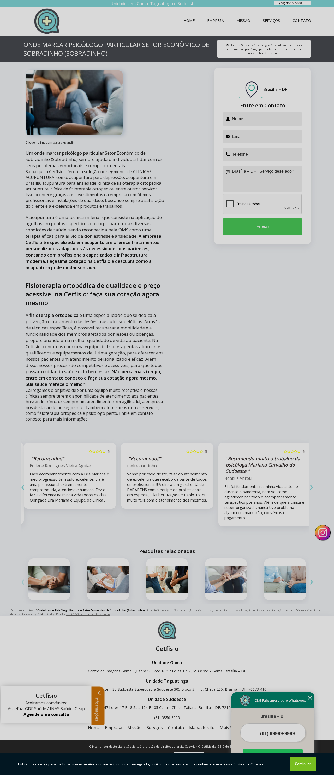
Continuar (303, 764)
